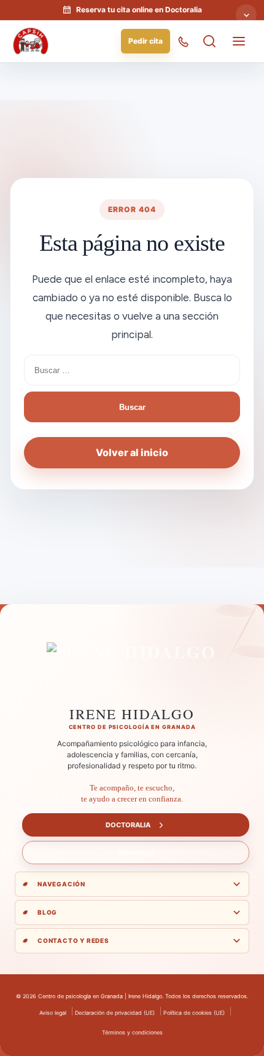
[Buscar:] (132, 370)
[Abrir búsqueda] (209, 41)
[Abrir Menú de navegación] (239, 41)
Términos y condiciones (132, 1032)
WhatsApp (135, 852)
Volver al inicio (132, 452)
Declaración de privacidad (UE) (115, 1012)
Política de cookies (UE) (194, 1012)
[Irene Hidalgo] (132, 670)
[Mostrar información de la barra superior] (246, 14)
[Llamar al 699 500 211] (183, 41)
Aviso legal (52, 1012)
